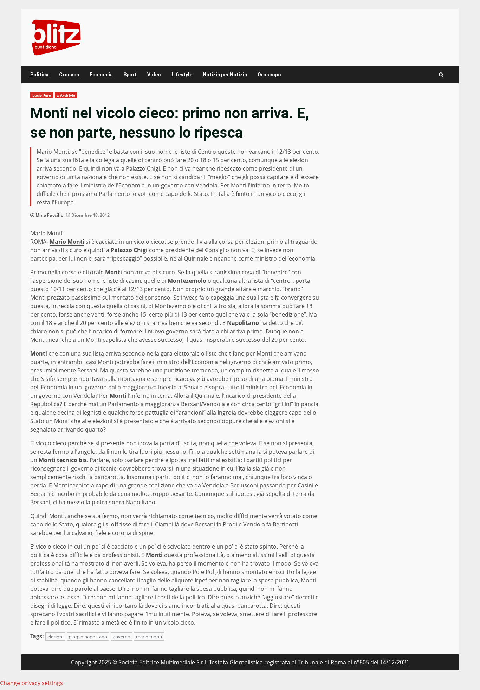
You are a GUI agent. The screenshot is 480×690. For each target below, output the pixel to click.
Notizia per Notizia (225, 74)
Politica (39, 74)
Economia (101, 74)
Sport (130, 74)
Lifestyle (181, 74)
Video (154, 74)
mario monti (149, 636)
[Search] (441, 75)
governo (121, 636)
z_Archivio (66, 95)
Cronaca (69, 74)
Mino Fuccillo (49, 215)
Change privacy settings (31, 683)
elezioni (55, 636)
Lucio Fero (41, 95)
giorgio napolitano (88, 636)
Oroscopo (269, 74)
